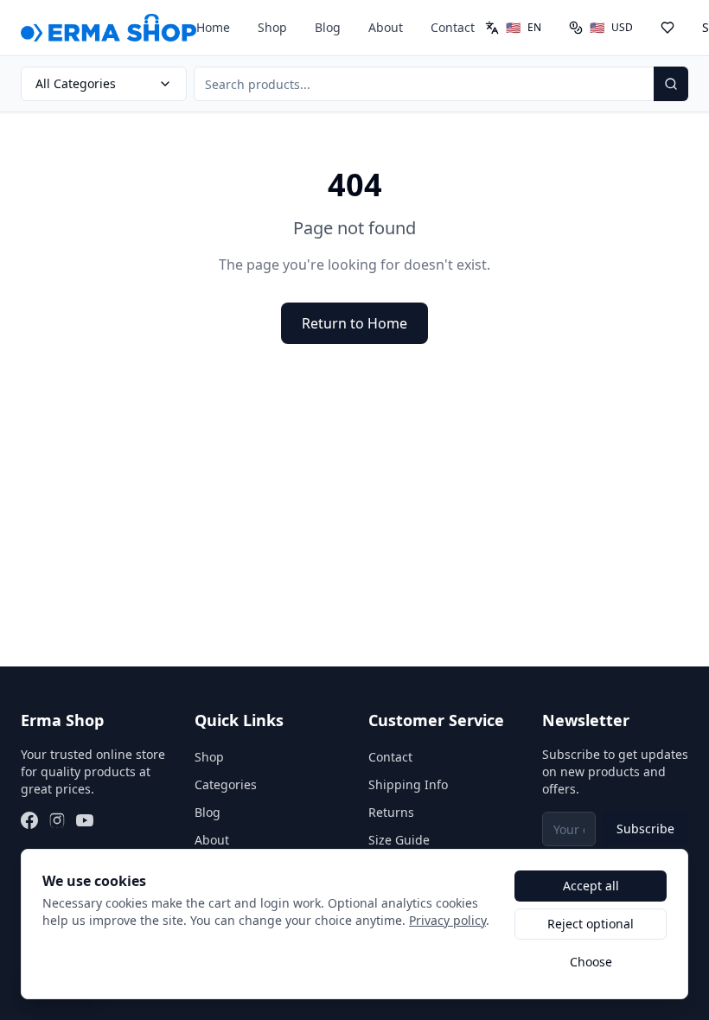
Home (213, 27)
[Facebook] (29, 820)
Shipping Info (408, 784)
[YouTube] (84, 820)
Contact (453, 27)
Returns (391, 812)
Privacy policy (447, 920)
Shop (272, 27)
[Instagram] (57, 820)
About (385, 27)
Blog (328, 27)
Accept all (591, 885)
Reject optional (590, 923)
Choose (591, 961)
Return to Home (354, 323)
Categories (226, 784)
